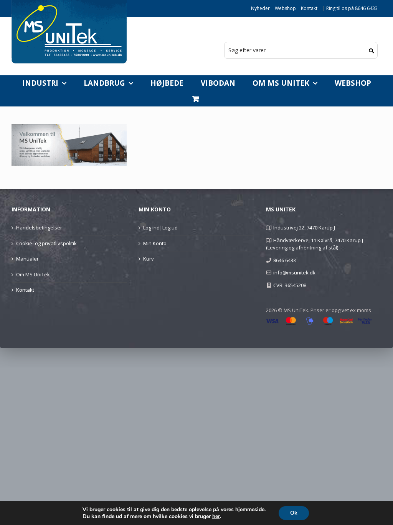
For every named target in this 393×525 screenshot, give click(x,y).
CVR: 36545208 (289, 285)
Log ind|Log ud (160, 227)
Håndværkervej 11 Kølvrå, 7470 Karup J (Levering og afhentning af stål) (314, 244)
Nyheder (260, 8)
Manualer (27, 258)
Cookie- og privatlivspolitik (46, 243)
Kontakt (309, 8)
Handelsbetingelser (39, 227)
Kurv (148, 258)
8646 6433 (284, 260)
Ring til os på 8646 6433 (352, 8)
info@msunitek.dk (294, 272)
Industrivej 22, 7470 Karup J (304, 227)
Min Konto (155, 243)
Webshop (285, 8)
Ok (293, 513)
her (216, 516)
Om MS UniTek (33, 274)
